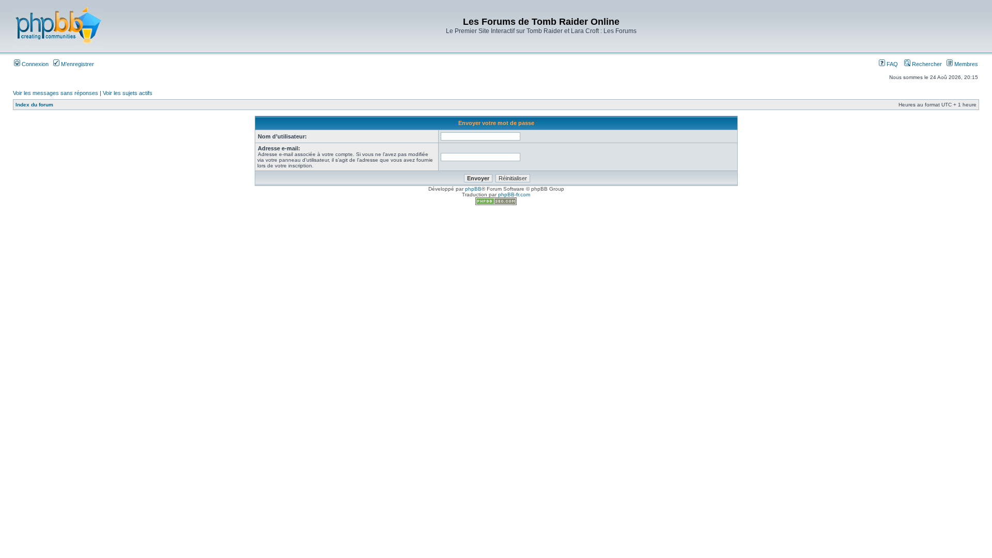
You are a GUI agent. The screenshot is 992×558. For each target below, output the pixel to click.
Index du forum (34, 104)
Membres (965, 64)
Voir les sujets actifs (127, 93)
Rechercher (926, 64)
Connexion (34, 64)
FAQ (891, 64)
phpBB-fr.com (514, 194)
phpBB (473, 189)
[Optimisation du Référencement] (496, 203)
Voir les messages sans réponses (55, 93)
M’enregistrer (76, 64)
